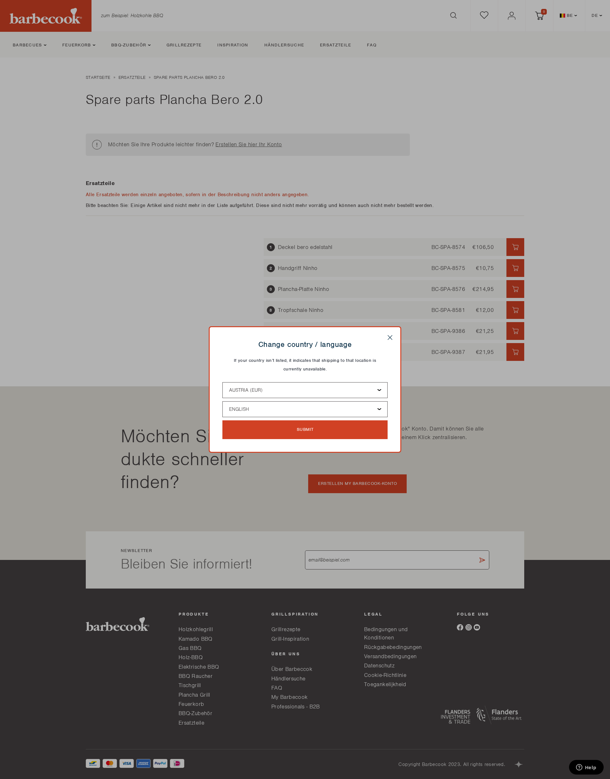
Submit (305, 429)
